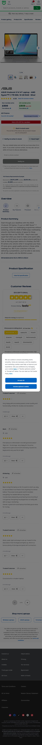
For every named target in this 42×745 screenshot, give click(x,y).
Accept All (21, 380)
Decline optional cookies (21, 386)
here (15, 369)
